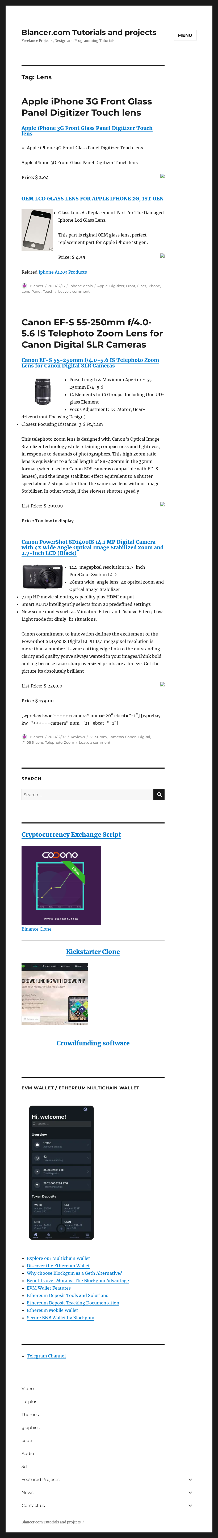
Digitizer (116, 286)
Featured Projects (41, 1479)
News (27, 1492)
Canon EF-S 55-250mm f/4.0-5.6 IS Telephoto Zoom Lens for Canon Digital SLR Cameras (92, 333)
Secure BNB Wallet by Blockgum (60, 1317)
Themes (30, 1414)
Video (28, 1388)
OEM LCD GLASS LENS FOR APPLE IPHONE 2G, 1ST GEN (93, 198)
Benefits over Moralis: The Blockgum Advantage (78, 1280)
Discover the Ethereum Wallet (58, 1265)
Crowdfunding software (93, 1043)
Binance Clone (37, 929)
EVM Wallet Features (49, 1288)
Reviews (78, 737)
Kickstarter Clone (93, 952)
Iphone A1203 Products (63, 272)
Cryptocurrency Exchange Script (71, 834)
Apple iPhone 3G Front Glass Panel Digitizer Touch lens (87, 131)
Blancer (36, 286)
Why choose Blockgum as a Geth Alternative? (74, 1273)
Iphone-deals (81, 286)
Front (130, 286)
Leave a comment (74, 291)
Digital (144, 737)
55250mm (98, 737)
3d (24, 1466)
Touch (48, 291)
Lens (26, 291)
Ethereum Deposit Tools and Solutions (67, 1295)
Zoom (69, 742)
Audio (28, 1453)
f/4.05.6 (28, 742)
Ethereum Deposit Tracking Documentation (73, 1302)
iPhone (154, 286)
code (27, 1440)
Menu (185, 35)
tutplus (29, 1401)
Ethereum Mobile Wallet (52, 1310)
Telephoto (53, 742)
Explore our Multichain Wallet (58, 1258)
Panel (36, 291)
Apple (102, 286)
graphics (31, 1427)
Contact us (33, 1505)
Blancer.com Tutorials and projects (89, 32)
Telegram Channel (46, 1356)
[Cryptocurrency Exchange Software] (93, 885)
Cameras (116, 737)
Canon (131, 737)
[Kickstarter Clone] (93, 994)
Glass (141, 286)
